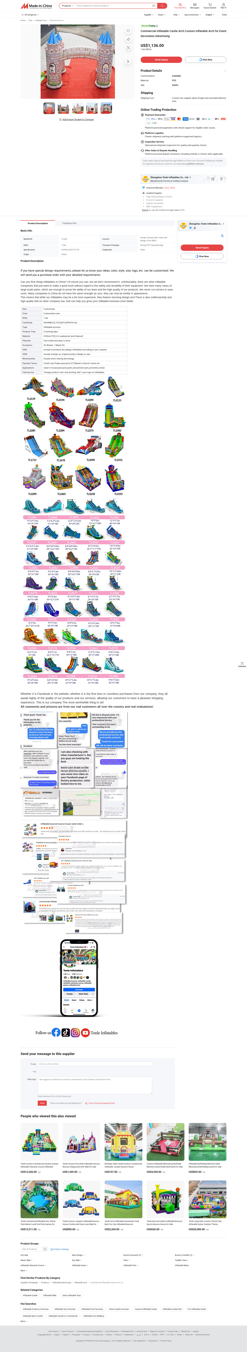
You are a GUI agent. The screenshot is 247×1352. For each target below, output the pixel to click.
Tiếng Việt (189, 1334)
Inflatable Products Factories (36, 1309)
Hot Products (53, 1331)
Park (126, 1260)
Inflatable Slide (49, 1295)
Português (76, 1334)
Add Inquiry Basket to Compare (78, 119)
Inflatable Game (79, 1265)
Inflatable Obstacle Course (32, 1265)
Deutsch (118, 1334)
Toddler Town (181, 1260)
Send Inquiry (161, 59)
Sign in (223, 7)
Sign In (145, 210)
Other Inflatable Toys (71, 1295)
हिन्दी (162, 1334)
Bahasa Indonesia (203, 1334)
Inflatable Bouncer (57, 20)
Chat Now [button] (207, 59)
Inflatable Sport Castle (33, 1316)
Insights (196, 1331)
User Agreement (139, 1341)
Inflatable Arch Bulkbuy (93, 1316)
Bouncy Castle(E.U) (183, 1255)
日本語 (154, 1334)
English (57, 1334)
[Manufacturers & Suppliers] (36, 6)
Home (23, 20)
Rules (224, 14)
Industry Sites (142, 1331)
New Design (77, 1255)
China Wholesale (111, 1331)
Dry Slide (76, 1260)
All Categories (30, 14)
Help (175, 14)
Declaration (153, 1341)
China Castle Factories (119, 1309)
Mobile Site (185, 1331)
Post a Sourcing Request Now (100, 1103)
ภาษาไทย (170, 1334)
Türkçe (179, 1334)
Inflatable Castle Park (172, 1309)
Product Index (173, 1331)
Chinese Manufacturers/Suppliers (89, 1331)
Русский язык (98, 1334)
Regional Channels (157, 1331)
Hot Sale (24, 1255)
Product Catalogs (61, 1249)
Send (42, 1103)
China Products (68, 1331)
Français (86, 1334)
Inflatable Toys (40, 20)
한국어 (146, 1334)
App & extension (191, 14)
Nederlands (129, 1334)
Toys (30, 20)
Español (66, 1334)
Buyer (160, 14)
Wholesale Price (127, 1331)
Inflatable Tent (130, 1265)
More (23, 1321)
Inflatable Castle (30, 1295)
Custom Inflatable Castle (146, 1309)
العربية (138, 1334)
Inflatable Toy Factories (65, 1309)
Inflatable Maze (182, 1265)
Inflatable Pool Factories (92, 1309)
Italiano (109, 1334)
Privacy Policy (166, 1341)
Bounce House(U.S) (132, 1255)
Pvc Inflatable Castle (197, 1309)
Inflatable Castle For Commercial (63, 1316)
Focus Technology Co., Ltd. (104, 1341)
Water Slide (25, 1260)
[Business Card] (222, 235)
